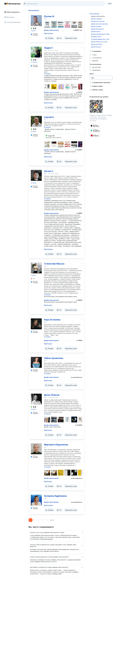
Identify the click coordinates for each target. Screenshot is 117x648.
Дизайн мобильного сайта (99, 41)
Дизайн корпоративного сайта (100, 34)
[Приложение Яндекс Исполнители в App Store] (95, 126)
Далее (52, 520)
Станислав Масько (54, 263)
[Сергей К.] (36, 121)
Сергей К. (49, 117)
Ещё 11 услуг (48, 103)
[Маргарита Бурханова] (36, 448)
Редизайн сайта (96, 36)
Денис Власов (51, 395)
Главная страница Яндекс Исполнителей (12, 3)
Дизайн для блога (96, 44)
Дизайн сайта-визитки (51, 30)
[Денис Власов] (36, 399)
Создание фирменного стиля (100, 39)
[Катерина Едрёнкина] (36, 500)
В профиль (47, 73)
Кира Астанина (52, 319)
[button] (49, 38)
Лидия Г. (48, 48)
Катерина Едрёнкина (55, 496)
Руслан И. (49, 16)
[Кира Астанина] (36, 323)
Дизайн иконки (95, 31)
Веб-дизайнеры (94, 13)
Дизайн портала (96, 47)
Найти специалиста (13, 12)
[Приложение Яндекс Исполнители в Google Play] (95, 130)
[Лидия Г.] (36, 52)
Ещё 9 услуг (48, 430)
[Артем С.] (36, 175)
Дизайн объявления (97, 29)
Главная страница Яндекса (5, 3)
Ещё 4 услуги (48, 33)
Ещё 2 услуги (48, 505)
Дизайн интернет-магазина (99, 24)
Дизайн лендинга (96, 19)
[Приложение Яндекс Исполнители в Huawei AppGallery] (95, 135)
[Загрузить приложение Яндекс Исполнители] (101, 106)
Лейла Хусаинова (53, 358)
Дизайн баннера (96, 26)
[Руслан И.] (36, 20)
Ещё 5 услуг (48, 305)
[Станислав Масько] (36, 267)
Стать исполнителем (14, 22)
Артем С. (49, 171)
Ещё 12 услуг (48, 249)
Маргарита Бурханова (56, 444)
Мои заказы (10, 17)
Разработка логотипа (97, 21)
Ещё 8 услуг (48, 157)
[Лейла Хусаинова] (36, 362)
